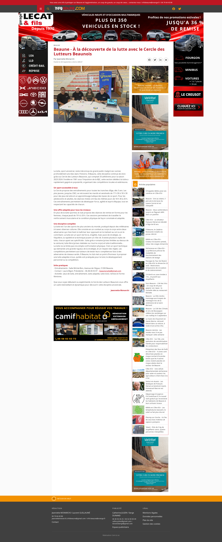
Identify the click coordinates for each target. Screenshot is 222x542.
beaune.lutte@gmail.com (110, 271)
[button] (58, 323)
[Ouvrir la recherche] (48, 8)
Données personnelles (152, 516)
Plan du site (148, 520)
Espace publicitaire (120, 527)
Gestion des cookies (151, 524)
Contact (55, 522)
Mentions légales (150, 512)
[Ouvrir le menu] (40, 8)
